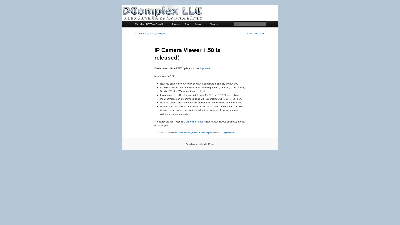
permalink (229, 132)
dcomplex (160, 33)
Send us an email (194, 121)
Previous (252, 33)
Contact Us (200, 23)
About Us (214, 23)
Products (176, 23)
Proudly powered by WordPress (200, 144)
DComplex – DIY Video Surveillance (151, 23)
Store (187, 23)
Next (263, 33)
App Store (205, 68)
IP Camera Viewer (183, 132)
